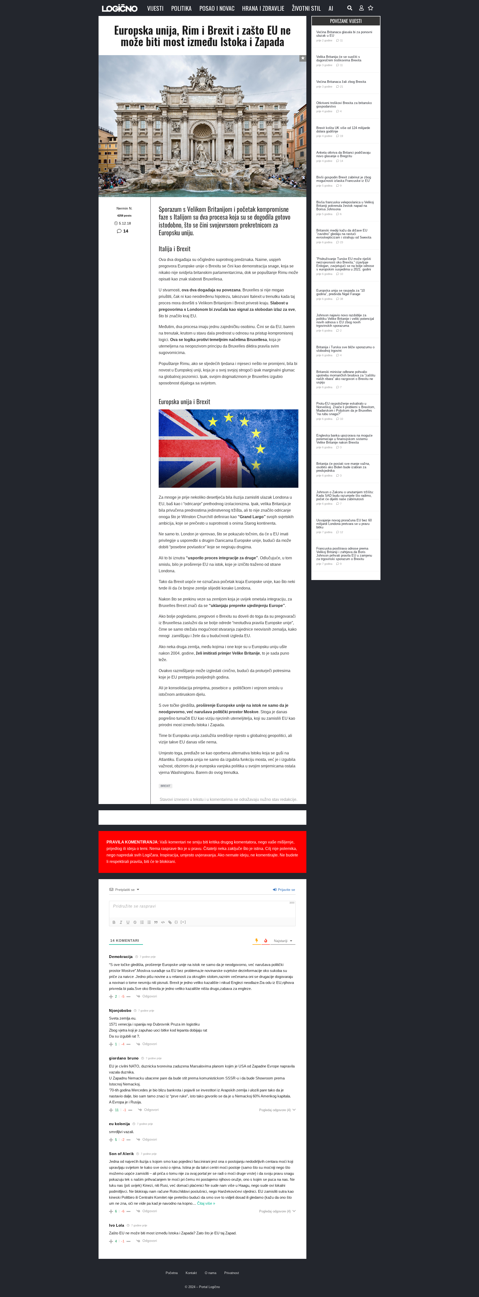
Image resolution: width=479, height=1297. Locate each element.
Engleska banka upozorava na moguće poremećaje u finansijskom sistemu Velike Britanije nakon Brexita (344, 439)
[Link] (169, 922)
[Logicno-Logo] (120, 8)
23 (341, 242)
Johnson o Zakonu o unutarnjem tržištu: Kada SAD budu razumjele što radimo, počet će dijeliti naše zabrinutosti (345, 495)
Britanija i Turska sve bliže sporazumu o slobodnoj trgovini (345, 349)
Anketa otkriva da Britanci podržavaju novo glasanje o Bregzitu (343, 154)
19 (341, 135)
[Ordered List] (141, 922)
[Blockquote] (155, 922)
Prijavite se (286, 890)
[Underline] (127, 922)
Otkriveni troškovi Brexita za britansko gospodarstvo (344, 104)
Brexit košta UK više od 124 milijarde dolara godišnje (343, 129)
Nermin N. (124, 208)
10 (341, 273)
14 (125, 231)
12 (341, 532)
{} (176, 922)
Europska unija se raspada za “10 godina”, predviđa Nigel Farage (340, 292)
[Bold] (114, 922)
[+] (183, 922)
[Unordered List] (148, 922)
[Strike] (134, 922)
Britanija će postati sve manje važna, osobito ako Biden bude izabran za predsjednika (343, 467)
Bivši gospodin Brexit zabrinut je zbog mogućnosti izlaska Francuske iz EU (343, 179)
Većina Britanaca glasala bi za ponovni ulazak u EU (344, 33)
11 (341, 40)
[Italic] (121, 922)
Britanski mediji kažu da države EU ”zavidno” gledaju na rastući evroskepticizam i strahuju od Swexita (343, 234)
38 (341, 298)
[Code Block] (162, 922)
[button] (349, 7)
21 (341, 86)
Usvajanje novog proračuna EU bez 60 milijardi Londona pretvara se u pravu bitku (344, 523)
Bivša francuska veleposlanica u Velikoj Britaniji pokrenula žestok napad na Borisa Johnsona (345, 205)
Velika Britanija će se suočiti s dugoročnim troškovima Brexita (338, 58)
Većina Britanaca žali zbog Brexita (341, 82)
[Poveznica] (361, 8)
